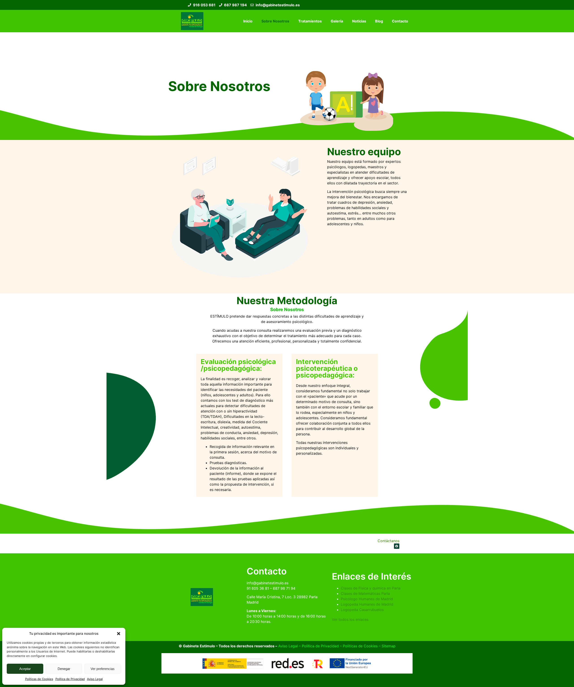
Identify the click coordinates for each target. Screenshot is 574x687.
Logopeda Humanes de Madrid (367, 604)
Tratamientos (310, 21)
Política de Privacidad (70, 679)
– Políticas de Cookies (358, 646)
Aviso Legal (95, 679)
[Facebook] (396, 546)
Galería (337, 21)
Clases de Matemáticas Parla (365, 593)
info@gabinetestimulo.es (267, 583)
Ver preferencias (103, 669)
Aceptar (25, 669)
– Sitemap (387, 646)
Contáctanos (388, 541)
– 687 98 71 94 (282, 588)
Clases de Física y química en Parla (370, 588)
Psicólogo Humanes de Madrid (367, 599)
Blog (379, 21)
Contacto (400, 21)
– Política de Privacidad (318, 646)
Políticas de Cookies (39, 679)
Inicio (247, 21)
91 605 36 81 (258, 588)
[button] (118, 633)
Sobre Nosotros (275, 21)
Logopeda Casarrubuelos (362, 609)
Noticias (359, 21)
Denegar (64, 669)
